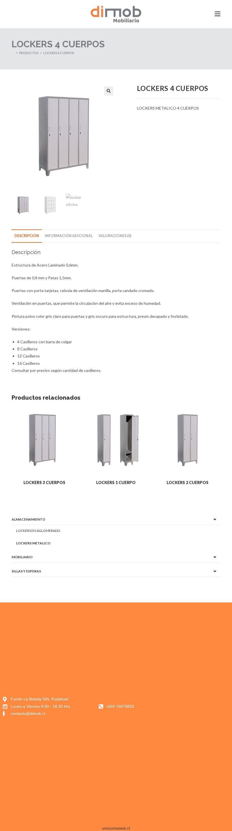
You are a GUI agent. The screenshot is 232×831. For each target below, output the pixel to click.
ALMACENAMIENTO (28, 519)
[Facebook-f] (180, 706)
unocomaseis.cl (116, 828)
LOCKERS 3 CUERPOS (44, 482)
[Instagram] (193, 706)
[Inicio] (13, 53)
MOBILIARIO (22, 557)
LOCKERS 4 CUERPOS (58, 53)
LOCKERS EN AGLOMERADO (38, 531)
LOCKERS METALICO (33, 543)
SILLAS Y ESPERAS (26, 571)
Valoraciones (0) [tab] (114, 236)
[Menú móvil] (217, 14)
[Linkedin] (206, 706)
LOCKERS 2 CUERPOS (188, 482)
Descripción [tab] (26, 236)
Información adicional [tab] (69, 236)
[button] (108, 90)
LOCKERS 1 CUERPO (116, 482)
